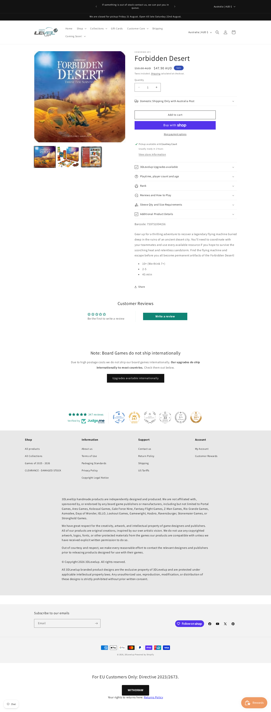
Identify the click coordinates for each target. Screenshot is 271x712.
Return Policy (146, 456)
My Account (202, 448)
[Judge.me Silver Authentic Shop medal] (150, 417)
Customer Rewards (206, 456)
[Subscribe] (96, 623)
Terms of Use (89, 456)
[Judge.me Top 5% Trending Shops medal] (181, 417)
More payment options (175, 134)
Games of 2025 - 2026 (37, 463)
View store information (152, 154)
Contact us (144, 448)
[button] (81, 28)
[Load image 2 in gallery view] (68, 157)
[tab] (186, 254)
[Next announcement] (175, 6)
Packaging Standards (94, 463)
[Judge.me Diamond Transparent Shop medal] (119, 417)
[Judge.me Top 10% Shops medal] (196, 417)
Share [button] (141, 286)
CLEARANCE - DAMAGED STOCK (43, 470)
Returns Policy (153, 697)
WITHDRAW (135, 690)
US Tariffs (143, 470)
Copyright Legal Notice (95, 477)
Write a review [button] (165, 316)
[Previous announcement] (96, 6)
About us (87, 448)
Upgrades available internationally (135, 378)
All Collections (33, 456)
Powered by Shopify (144, 654)
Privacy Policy (90, 470)
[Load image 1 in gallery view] (44, 157)
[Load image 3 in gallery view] (91, 157)
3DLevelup (129, 654)
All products (32, 448)
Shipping (155, 73)
